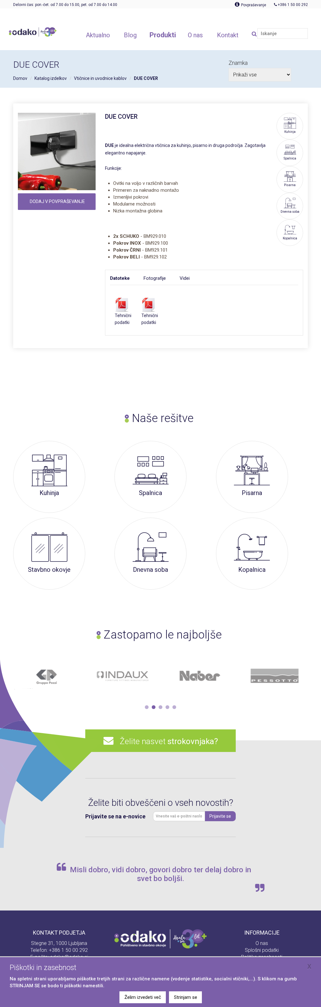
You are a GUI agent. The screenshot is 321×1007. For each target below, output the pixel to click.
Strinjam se (185, 997)
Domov (20, 78)
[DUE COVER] (57, 151)
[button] (147, 707)
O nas (261, 943)
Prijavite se (220, 816)
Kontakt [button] (228, 35)
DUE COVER (146, 78)
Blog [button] (130, 35)
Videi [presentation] (185, 278)
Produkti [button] (163, 35)
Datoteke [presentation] (120, 278)
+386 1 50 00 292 (68, 950)
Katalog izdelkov (50, 78)
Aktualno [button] (98, 35)
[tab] (127, 278)
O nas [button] (195, 35)
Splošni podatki (262, 950)
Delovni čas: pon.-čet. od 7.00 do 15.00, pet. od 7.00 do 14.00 (65, 5)
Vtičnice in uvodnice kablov (100, 78)
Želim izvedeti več (142, 997)
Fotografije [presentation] (155, 278)
